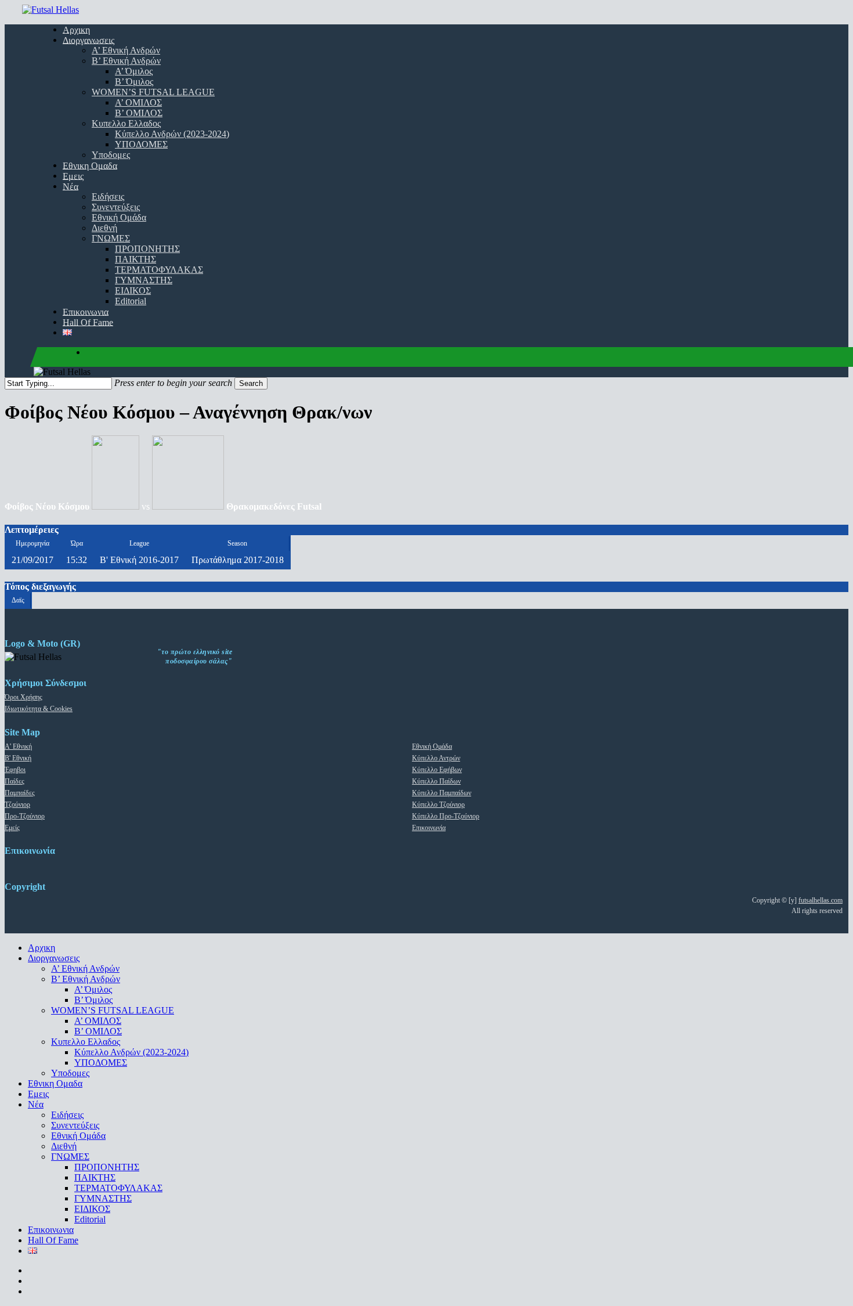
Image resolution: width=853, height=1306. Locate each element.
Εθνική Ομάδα (432, 746)
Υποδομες (70, 1073)
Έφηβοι (15, 770)
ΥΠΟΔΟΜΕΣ (100, 1062)
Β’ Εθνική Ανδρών (85, 979)
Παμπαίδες (20, 793)
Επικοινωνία (429, 828)
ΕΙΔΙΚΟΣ (92, 1209)
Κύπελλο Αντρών (436, 758)
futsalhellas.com (820, 900)
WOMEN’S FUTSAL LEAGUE (112, 1010)
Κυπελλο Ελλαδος (85, 1042)
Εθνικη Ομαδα (55, 1083)
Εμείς (12, 828)
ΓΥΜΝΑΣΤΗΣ (103, 1198)
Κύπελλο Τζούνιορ (438, 804)
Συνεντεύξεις (75, 1125)
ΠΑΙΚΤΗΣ (94, 1177)
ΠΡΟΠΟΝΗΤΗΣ (106, 1167)
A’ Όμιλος (93, 989)
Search (251, 383)
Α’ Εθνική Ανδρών (85, 968)
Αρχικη (41, 948)
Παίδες (14, 781)
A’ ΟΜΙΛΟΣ (97, 1021)
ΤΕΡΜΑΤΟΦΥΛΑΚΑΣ (118, 1188)
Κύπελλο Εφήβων (437, 770)
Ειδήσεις (67, 1115)
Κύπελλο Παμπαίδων (441, 793)
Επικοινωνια (51, 1230)
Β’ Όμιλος (93, 1000)
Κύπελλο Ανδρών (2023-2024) (131, 1052)
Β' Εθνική (18, 758)
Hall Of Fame (53, 1240)
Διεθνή (64, 1146)
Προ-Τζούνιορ (25, 816)
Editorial (90, 1219)
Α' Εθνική (18, 746)
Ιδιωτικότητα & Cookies (39, 709)
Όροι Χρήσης (23, 697)
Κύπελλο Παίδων (436, 781)
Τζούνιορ (17, 804)
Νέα (36, 1104)
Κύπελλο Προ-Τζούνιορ (445, 816)
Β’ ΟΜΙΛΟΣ (98, 1031)
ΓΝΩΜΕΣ (70, 1156)
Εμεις (38, 1094)
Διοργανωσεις (53, 958)
